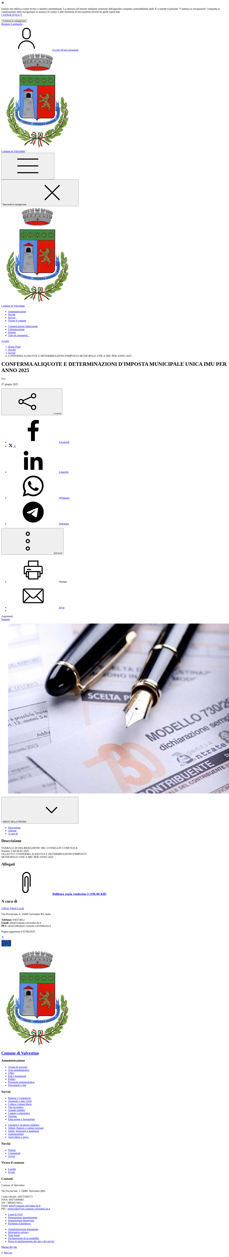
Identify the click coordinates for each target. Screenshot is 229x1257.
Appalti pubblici (16, 1110)
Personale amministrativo (21, 1082)
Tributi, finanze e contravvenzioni (26, 1128)
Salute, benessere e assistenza (23, 1131)
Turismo (12, 1116)
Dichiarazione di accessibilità (23, 1238)
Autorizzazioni (16, 1134)
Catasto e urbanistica (19, 1113)
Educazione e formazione (21, 1119)
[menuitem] (38, 442)
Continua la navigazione (14, 21)
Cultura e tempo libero (20, 1104)
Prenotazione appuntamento (22, 1217)
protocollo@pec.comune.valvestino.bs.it (29, 1208)
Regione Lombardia (11, 24)
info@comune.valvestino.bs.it (24, 1205)
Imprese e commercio (19, 1098)
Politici (11, 1079)
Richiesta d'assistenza (19, 1223)
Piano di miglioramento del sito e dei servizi (31, 1241)
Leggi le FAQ (15, 1214)
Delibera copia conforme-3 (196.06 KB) (79, 894)
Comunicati (14, 1153)
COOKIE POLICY (11, 14)
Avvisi (11, 352)
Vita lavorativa (15, 1107)
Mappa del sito (9, 1247)
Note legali (14, 1235)
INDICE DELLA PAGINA (15, 821)
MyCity (8, 1252)
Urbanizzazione (16, 329)
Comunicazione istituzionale (23, 326)
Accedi (5, 341)
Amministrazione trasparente (23, 1229)
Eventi (11, 1172)
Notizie (12, 1150)
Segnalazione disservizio (21, 1220)
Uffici (11, 1073)
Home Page (14, 346)
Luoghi (12, 1169)
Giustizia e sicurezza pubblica (23, 1125)
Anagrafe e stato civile (20, 1101)
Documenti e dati (17, 1085)
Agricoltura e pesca (18, 1137)
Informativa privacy (18, 1232)
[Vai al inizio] (2, 937)
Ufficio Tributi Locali (12, 908)
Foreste (12, 332)
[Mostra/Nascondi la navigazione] (27, 166)
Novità (11, 349)
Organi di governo (17, 1067)
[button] (17, 311)
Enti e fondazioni (17, 1076)
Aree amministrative (18, 1070)
